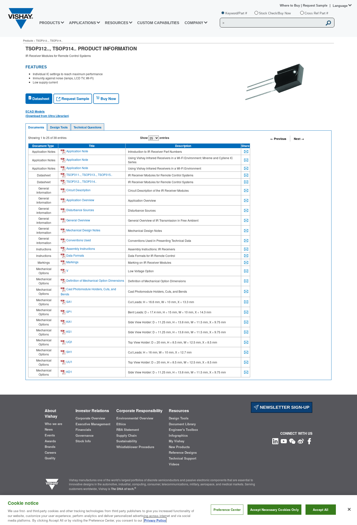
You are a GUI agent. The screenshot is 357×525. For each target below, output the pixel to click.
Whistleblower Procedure (135, 447)
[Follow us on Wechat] (292, 440)
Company (194, 23)
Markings (72, 262)
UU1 (69, 362)
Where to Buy (290, 5)
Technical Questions (88, 127)
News (49, 429)
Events (50, 435)
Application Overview (80, 200)
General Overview (78, 220)
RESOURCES (116, 23)
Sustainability (126, 441)
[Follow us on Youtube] (284, 440)
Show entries (154, 138)
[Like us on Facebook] (309, 440)
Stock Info (83, 441)
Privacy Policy (155, 520)
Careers (50, 452)
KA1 (69, 321)
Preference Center (227, 509)
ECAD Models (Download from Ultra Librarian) (47, 113)
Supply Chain (126, 435)
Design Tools (59, 127)
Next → (299, 138)
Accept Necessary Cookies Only (274, 509)
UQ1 (69, 342)
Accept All (320, 509)
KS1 (69, 331)
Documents (36, 127)
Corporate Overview (90, 418)
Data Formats (75, 255)
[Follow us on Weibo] (301, 440)
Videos (174, 464)
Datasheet (40, 98)
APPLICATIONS (82, 23)
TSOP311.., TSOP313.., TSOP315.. (89, 174)
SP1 (69, 311)
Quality (50, 458)
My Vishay (176, 441)
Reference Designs (183, 452)
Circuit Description (78, 190)
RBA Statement (127, 429)
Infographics (178, 435)
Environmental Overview (134, 418)
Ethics (121, 424)
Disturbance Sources (80, 210)
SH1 (69, 352)
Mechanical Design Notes (83, 230)
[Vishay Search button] (328, 23)
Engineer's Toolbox (183, 429)
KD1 (69, 372)
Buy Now (108, 98)
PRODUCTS (49, 23)
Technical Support (182, 458)
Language (340, 6)
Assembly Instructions (80, 248)
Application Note (77, 151)
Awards (50, 441)
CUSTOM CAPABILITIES (158, 23)
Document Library (182, 424)
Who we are (53, 424)
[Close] (349, 509)
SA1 (69, 301)
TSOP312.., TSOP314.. (81, 181)
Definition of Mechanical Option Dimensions (95, 280)
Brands (50, 446)
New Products (179, 447)
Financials (83, 429)
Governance (85, 435)
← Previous (278, 138)
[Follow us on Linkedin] (275, 440)
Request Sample (74, 98)
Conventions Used (78, 240)
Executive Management (93, 424)
